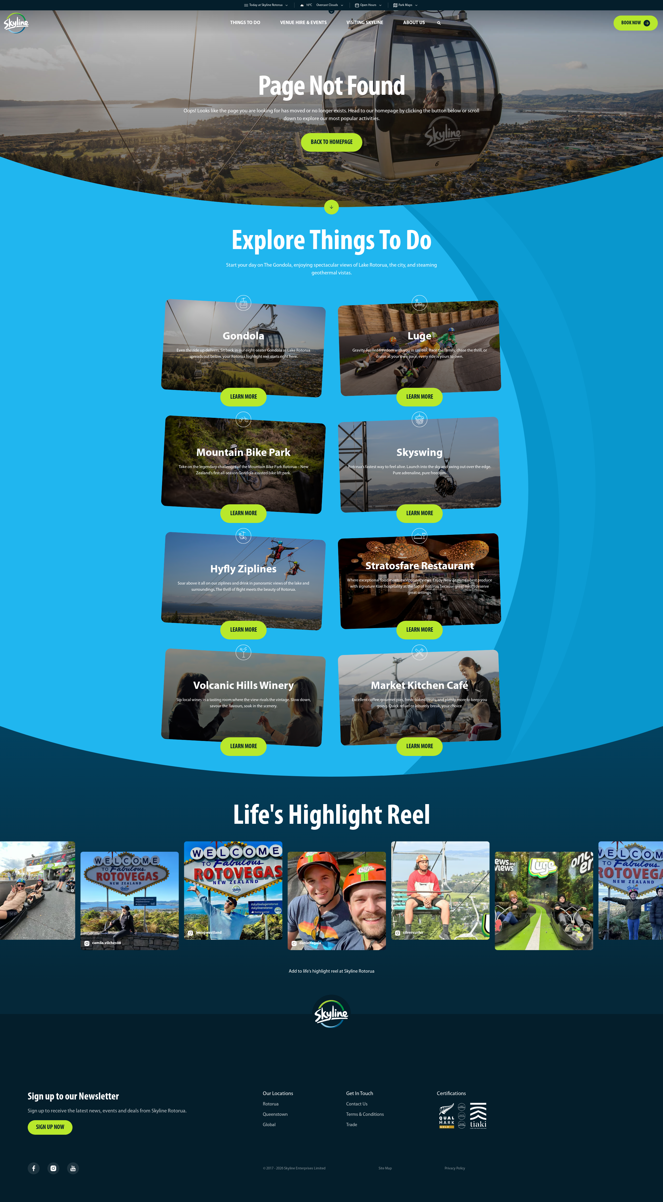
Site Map (385, 1168)
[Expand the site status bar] (332, 12)
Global (269, 1125)
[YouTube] (73, 1168)
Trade (351, 1125)
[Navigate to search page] (439, 23)
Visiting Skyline (365, 23)
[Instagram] (53, 1168)
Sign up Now (50, 1127)
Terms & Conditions (365, 1114)
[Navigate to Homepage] (111, 23)
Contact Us (356, 1104)
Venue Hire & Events (303, 23)
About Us (414, 23)
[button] (439, 23)
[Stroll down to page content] (331, 207)
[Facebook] (34, 1168)
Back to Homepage (331, 142)
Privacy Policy (455, 1168)
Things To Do (245, 23)
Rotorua (271, 1104)
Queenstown (275, 1114)
